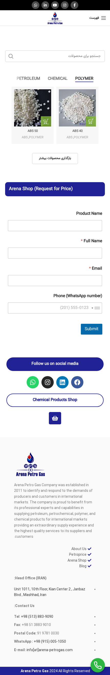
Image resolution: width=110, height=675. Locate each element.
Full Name (91, 241)
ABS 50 (33, 131)
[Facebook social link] (74, 5)
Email (95, 268)
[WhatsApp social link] (35, 5)
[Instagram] (47, 382)
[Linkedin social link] (45, 5)
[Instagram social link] (65, 5)
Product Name (89, 213)
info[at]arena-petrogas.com (50, 650)
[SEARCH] (11, 56)
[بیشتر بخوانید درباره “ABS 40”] (91, 121)
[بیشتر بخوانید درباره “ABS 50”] (46, 121)
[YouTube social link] (55, 5)
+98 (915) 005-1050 (50, 641)
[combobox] (96, 308)
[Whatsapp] (33, 382)
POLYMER (81, 137)
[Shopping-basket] (55, 418)
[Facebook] (77, 382)
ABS (69, 137)
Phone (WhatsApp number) (77, 296)
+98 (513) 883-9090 (36, 616)
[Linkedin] (62, 382)
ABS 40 (77, 131)
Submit (91, 329)
